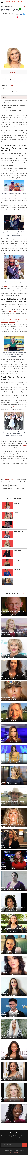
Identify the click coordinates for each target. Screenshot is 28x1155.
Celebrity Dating (19, 488)
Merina (4, 636)
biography (9, 6)
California (10, 88)
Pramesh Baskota (6, 889)
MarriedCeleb (14, 2)
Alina (4, 615)
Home (3, 1136)
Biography (12, 1136)
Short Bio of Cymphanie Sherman (12, 110)
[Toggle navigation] (2, 1)
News (25, 1136)
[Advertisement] (14, 33)
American (10, 85)
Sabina (4, 931)
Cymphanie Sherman (7, 488)
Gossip (17, 1136)
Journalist (5, 485)
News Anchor (13, 485)
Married (7, 1136)
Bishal (13, 15)
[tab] (14, 97)
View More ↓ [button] (14, 91)
